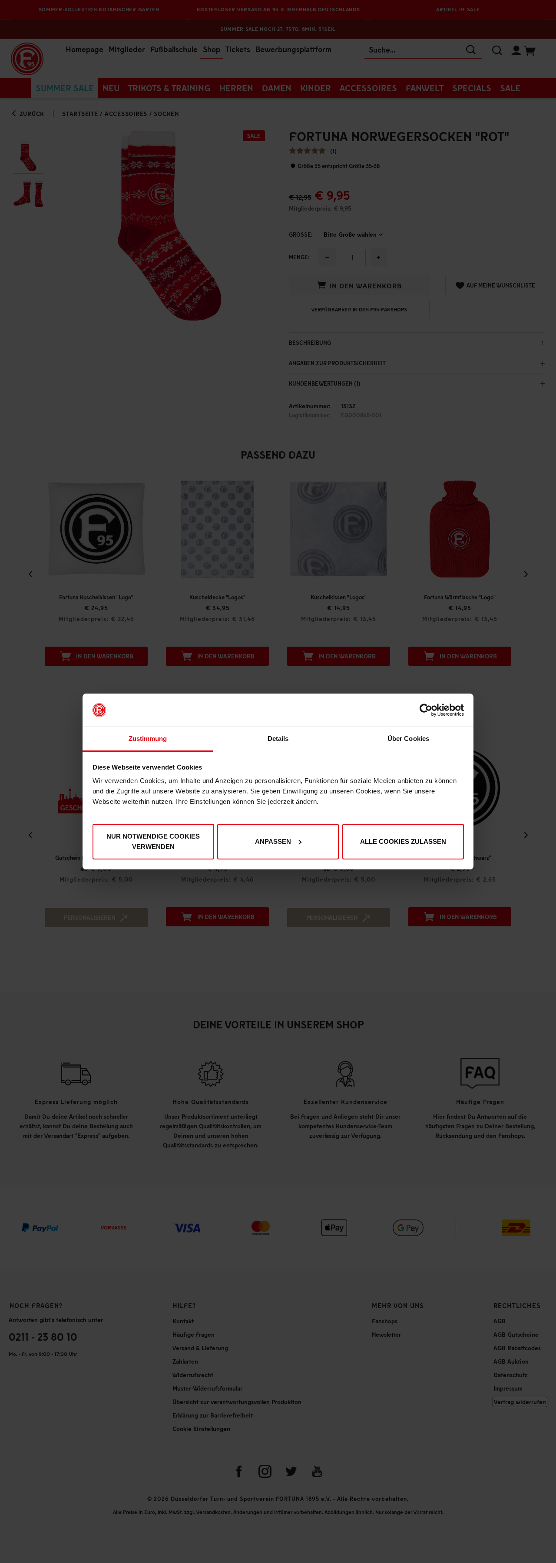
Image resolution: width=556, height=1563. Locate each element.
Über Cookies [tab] (408, 738)
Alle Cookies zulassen (403, 841)
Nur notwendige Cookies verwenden (153, 841)
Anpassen (273, 841)
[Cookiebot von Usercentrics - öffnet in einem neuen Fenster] (426, 710)
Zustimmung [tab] (148, 738)
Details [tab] (278, 738)
